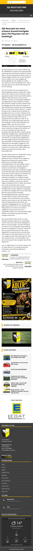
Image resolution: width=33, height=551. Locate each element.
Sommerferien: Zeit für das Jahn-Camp (19, 363)
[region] (16, 411)
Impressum (4, 491)
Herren (3, 467)
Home (3, 464)
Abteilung (4, 475)
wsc (16, 41)
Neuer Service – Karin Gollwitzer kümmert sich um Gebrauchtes (19, 391)
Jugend (3, 470)
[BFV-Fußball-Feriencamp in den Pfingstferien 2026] (6, 357)
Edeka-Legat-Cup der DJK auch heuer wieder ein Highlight (18, 384)
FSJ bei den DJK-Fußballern (19, 369)
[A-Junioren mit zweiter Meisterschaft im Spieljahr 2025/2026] (6, 378)
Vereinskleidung (6, 480)
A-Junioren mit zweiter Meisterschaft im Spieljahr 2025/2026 (19, 377)
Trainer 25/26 (5, 486)
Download (4, 483)
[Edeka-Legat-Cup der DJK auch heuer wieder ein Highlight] (6, 384)
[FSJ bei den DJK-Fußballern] (6, 371)
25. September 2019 (8, 41)
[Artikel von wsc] (4, 509)
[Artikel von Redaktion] (4, 501)
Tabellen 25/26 (5, 472)
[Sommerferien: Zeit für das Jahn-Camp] (6, 364)
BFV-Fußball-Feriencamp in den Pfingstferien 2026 (19, 356)
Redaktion (10, 499)
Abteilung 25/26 (6, 488)
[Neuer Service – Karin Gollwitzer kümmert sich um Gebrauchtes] (6, 391)
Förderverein (5, 478)
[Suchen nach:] (16, 2)
